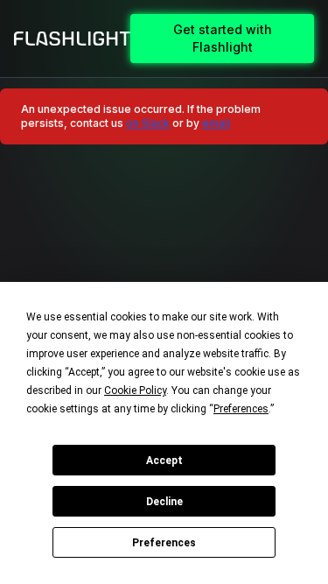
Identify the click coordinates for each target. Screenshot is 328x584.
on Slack (148, 123)
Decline (164, 502)
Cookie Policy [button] (135, 390)
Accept (164, 460)
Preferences (164, 543)
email (216, 123)
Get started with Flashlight (222, 38)
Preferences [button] (241, 409)
